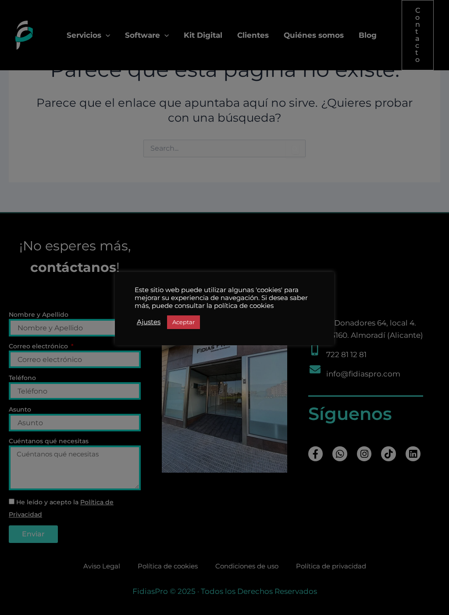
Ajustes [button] (148, 322)
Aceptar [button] (183, 322)
